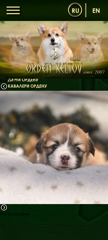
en (96, 10)
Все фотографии (14, 214)
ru (75, 10)
